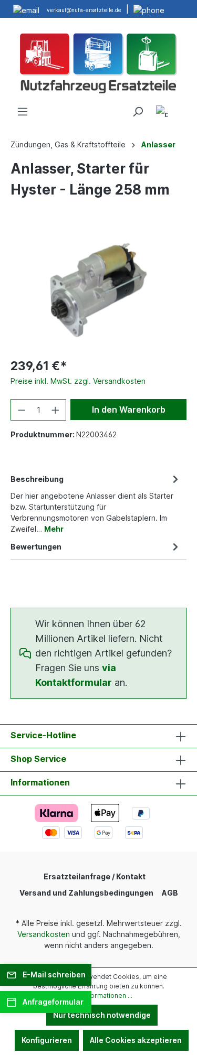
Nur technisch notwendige (102, 1014)
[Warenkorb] (180, 108)
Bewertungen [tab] (36, 546)
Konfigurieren (47, 1040)
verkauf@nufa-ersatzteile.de (84, 10)
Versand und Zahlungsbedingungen (86, 892)
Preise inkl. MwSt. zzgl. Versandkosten (78, 380)
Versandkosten (43, 934)
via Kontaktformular (75, 675)
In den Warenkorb (128, 409)
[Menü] (23, 112)
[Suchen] (138, 112)
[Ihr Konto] (162, 113)
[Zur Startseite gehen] (98, 61)
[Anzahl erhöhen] (56, 410)
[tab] (96, 503)
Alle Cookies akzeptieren (136, 1040)
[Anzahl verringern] (22, 410)
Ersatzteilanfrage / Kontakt (95, 876)
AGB (170, 892)
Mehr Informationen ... (98, 995)
